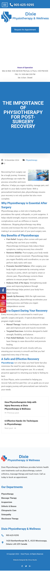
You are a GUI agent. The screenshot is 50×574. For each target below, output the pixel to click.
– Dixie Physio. (24, 554)
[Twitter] (25, 566)
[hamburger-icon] (5, 5)
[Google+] (29, 566)
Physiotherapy (31, 160)
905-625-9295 (24, 5)
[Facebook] (21, 566)
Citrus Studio (32, 560)
